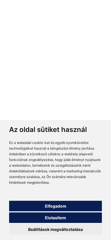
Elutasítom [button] (55, 217)
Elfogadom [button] (55, 206)
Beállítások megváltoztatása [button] (55, 229)
